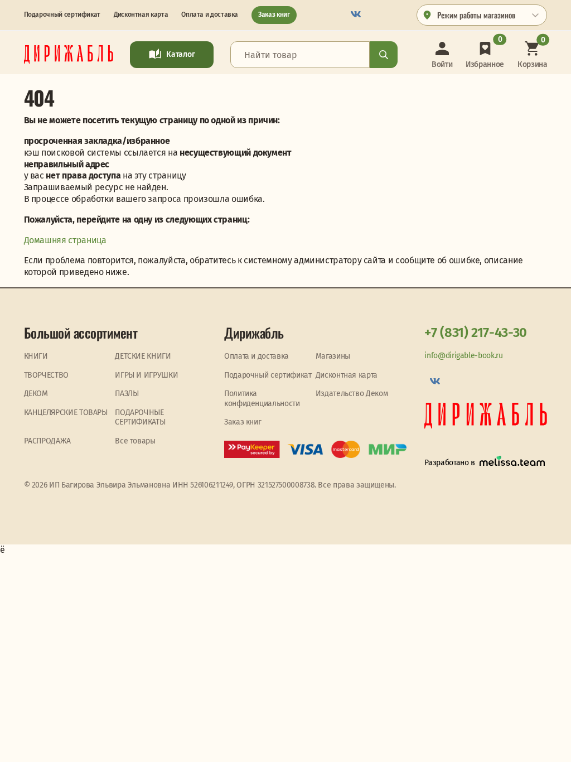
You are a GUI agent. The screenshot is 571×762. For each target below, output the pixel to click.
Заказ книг (273, 14)
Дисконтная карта (141, 14)
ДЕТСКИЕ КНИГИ (143, 356)
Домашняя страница (65, 240)
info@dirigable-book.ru (463, 355)
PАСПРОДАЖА (47, 441)
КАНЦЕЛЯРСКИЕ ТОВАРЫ (66, 412)
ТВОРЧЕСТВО (46, 375)
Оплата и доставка (209, 14)
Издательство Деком (352, 393)
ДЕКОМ (36, 393)
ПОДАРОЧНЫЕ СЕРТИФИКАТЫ (140, 417)
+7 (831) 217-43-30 (475, 332)
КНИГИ (36, 356)
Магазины (333, 356)
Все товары (135, 441)
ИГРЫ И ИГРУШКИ (146, 375)
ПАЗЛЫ (126, 393)
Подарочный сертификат (62, 14)
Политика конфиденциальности (262, 398)
